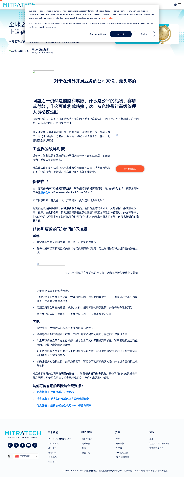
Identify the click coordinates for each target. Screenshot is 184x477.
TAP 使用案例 (122, 452)
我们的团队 (53, 443)
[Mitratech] (19, 5)
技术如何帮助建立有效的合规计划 (69, 398)
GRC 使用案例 (122, 457)
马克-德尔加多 (40, 49)
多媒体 (119, 448)
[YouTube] (29, 445)
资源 (117, 432)
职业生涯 (52, 448)
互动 (151, 439)
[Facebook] (23, 445)
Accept (120, 34)
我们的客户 (87, 439)
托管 (84, 448)
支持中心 (86, 452)
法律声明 (128, 470)
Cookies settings (97, 34)
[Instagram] (35, 445)
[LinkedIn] (11, 445)
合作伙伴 (52, 452)
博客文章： (43, 398)
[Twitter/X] (17, 445)
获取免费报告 (130, 168)
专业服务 (86, 443)
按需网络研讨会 (156, 448)
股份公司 (45, 192)
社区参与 (52, 462)
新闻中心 (52, 457)
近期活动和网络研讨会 (159, 443)
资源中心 (120, 443)
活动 (151, 432)
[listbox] (25, 456)
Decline (144, 34)
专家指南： (43, 392)
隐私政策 (103, 470)
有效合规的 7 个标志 (62, 392)
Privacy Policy (107, 18)
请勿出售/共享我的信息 (156, 470)
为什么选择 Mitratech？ (59, 439)
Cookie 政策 (139, 470)
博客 (118, 439)
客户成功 (86, 432)
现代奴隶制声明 (115, 470)
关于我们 (53, 432)
